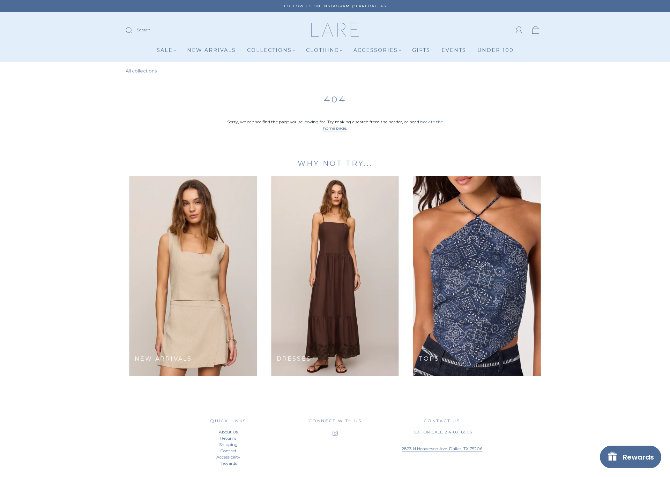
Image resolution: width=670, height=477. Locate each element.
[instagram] (335, 433)
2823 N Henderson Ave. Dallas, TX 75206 (442, 448)
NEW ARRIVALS (211, 50)
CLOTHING (322, 50)
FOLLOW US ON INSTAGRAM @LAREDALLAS (335, 6)
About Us (228, 431)
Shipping (228, 444)
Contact (228, 450)
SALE (165, 50)
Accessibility (228, 457)
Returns (228, 438)
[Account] (519, 30)
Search (143, 29)
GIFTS (421, 50)
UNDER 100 (495, 50)
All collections (141, 71)
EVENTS (453, 50)
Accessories (375, 50)
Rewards (228, 463)
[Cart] (535, 30)
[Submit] (133, 30)
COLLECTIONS (269, 50)
